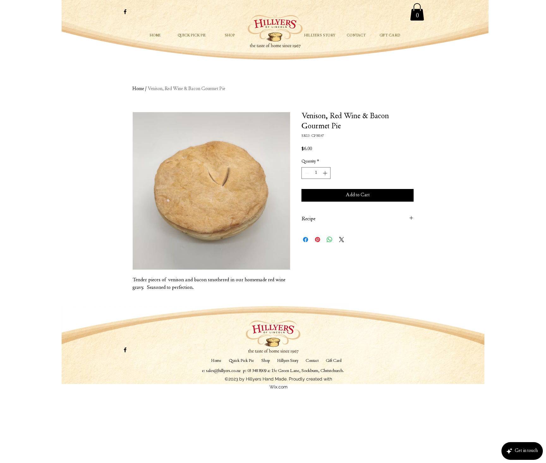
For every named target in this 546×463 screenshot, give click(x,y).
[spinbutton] (316, 173)
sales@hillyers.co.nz (223, 371)
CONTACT (356, 36)
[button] (417, 12)
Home (138, 89)
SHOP (230, 36)
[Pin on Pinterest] (317, 239)
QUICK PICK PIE (192, 36)
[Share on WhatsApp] (329, 239)
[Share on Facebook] (305, 239)
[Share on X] (341, 239)
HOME (155, 36)
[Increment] (326, 173)
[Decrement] (306, 173)
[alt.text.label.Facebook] (125, 12)
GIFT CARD (389, 36)
